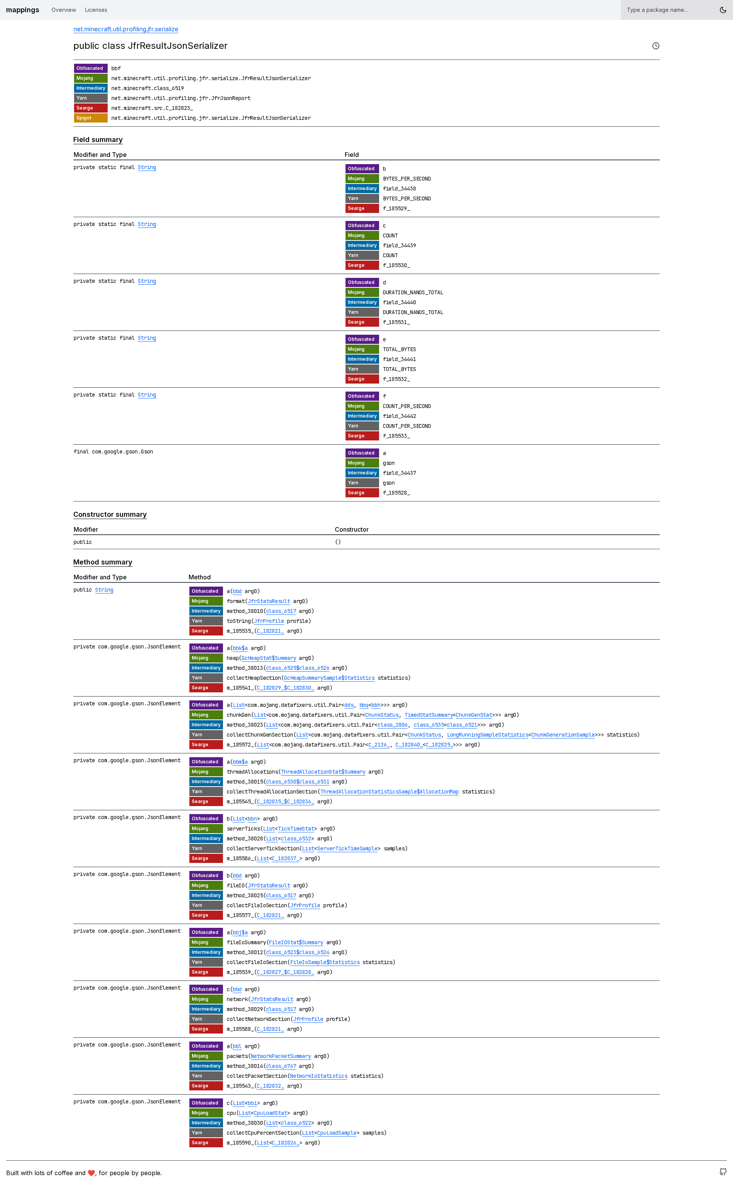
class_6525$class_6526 (297, 667)
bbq (364, 704)
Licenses (96, 9)
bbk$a (240, 648)
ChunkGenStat (474, 714)
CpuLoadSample (337, 1132)
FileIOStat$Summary (296, 942)
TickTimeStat (296, 828)
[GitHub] (723, 1172)
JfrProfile (269, 621)
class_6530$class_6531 (297, 781)
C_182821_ (270, 630)
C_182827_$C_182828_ (285, 972)
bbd (237, 591)
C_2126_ (378, 744)
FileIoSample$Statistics (325, 962)
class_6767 (281, 1066)
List (239, 704)
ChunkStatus (382, 714)
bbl (237, 1046)
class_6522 (296, 1122)
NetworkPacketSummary (281, 1056)
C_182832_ (270, 1085)
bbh (376, 704)
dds (349, 704)
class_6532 (296, 838)
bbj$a (240, 932)
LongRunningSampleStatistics (487, 734)
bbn (252, 818)
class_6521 (462, 724)
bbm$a (240, 761)
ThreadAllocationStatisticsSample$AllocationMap (389, 791)
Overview (64, 9)
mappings (22, 10)
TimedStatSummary (429, 714)
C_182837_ (285, 858)
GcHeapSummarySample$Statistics (329, 677)
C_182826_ (285, 1142)
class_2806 (393, 724)
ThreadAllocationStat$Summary (323, 771)
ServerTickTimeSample (347, 848)
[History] (656, 46)
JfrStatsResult (269, 601)
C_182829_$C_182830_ (285, 687)
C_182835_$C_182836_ (285, 801)
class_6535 (429, 724)
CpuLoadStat (270, 1112)
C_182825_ (439, 744)
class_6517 (281, 611)
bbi (252, 1103)
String (147, 167)
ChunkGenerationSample (563, 734)
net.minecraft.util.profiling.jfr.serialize (125, 29)
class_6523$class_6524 (297, 952)
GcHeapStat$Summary (269, 658)
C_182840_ (409, 744)
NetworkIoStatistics (318, 1075)
